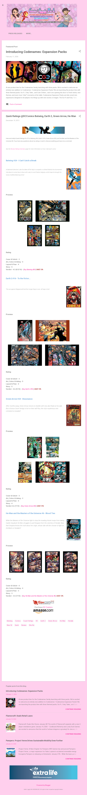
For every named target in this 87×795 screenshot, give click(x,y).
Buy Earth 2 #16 (27, 389)
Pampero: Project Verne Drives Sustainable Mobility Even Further (34, 740)
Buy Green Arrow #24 (28, 506)
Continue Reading (73, 709)
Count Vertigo (28, 621)
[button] (80, 51)
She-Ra (31, 625)
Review (23, 625)
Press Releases (15, 33)
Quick (17, 625)
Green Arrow (52, 621)
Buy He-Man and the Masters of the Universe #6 (38, 596)
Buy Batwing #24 (29, 269)
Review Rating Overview (18, 149)
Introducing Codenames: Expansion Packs (36, 52)
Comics (18, 621)
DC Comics (48, 607)
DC (37, 621)
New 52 (9, 625)
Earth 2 (43, 621)
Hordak (70, 621)
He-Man (62, 621)
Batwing (9, 621)
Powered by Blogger (44, 785)
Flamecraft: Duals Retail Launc (19, 716)
